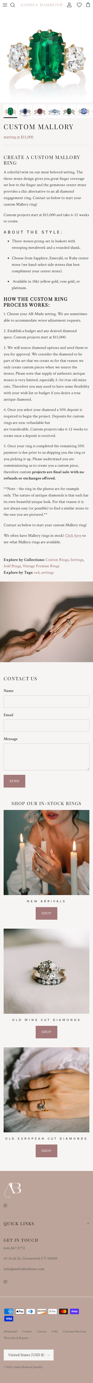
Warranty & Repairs (16, 1338)
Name (9, 690)
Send (14, 781)
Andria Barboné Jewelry (27, 1367)
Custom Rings (57, 559)
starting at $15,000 (18, 137)
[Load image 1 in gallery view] (46, 56)
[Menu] (5, 5)
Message (11, 738)
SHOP (46, 913)
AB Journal (10, 1331)
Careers (41, 1331)
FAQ (55, 1331)
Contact (27, 1331)
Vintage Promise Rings (41, 566)
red (37, 572)
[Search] (15, 5)
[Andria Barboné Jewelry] (41, 4)
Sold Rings (12, 566)
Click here (73, 535)
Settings (76, 559)
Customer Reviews (74, 1331)
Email (8, 714)
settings (47, 572)
